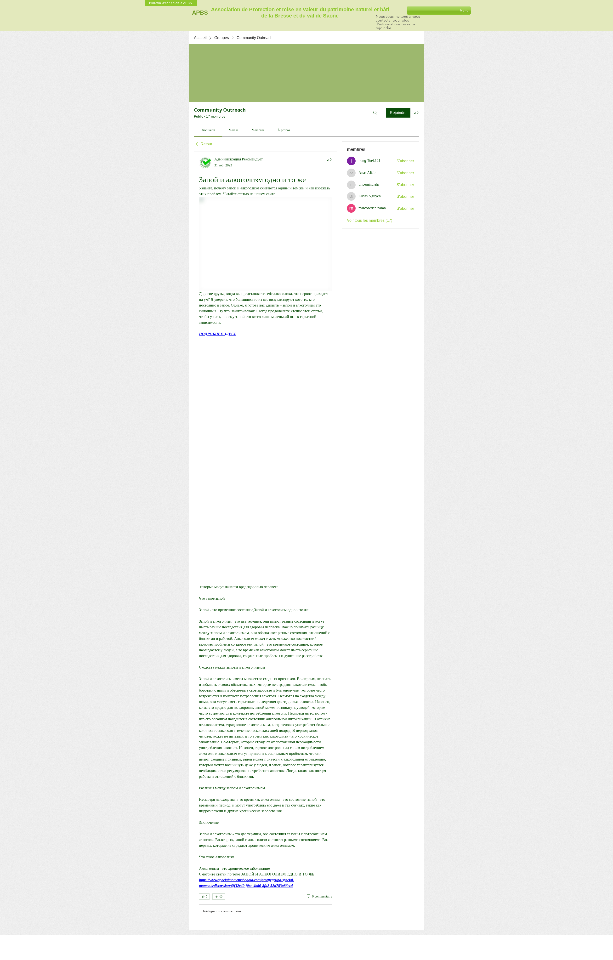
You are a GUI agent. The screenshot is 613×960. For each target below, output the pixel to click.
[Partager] (329, 159)
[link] (208, 130)
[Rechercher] (375, 113)
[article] (265, 538)
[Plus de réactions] (218, 896)
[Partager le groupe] (416, 112)
